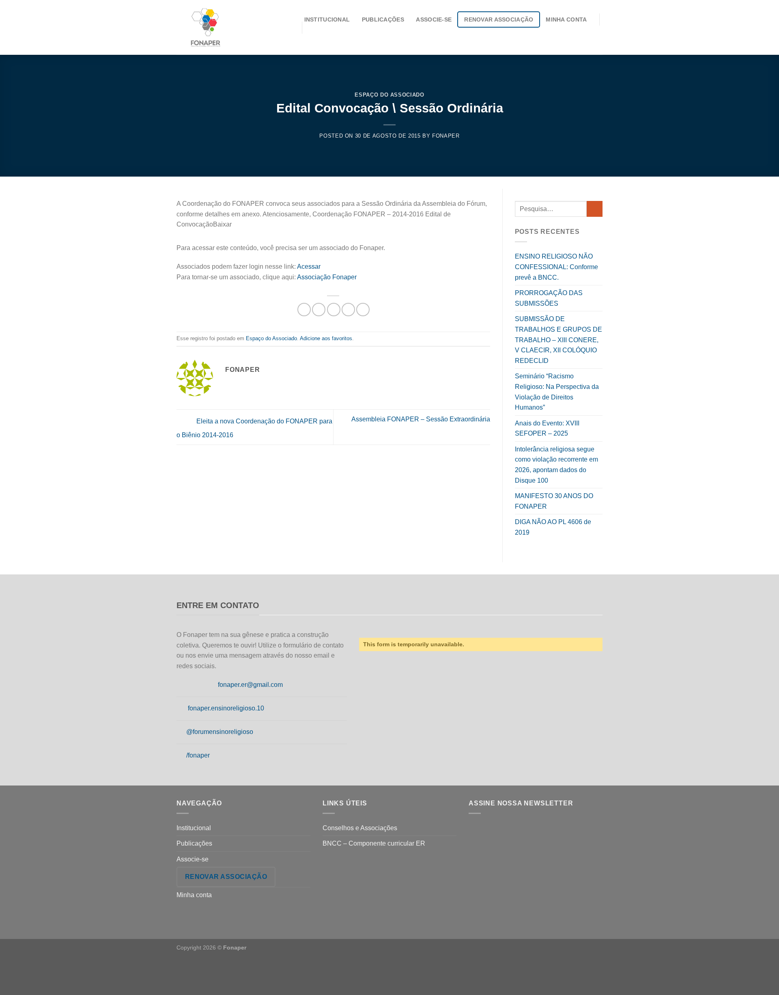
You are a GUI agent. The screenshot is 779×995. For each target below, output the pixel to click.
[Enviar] (595, 209)
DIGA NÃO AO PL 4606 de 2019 (553, 527)
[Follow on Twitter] (201, 685)
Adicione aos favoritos (326, 338)
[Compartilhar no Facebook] (304, 309)
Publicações (383, 19)
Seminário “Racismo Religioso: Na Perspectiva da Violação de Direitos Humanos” (557, 392)
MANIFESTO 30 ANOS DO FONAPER (554, 501)
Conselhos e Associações (360, 827)
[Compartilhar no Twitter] (318, 309)
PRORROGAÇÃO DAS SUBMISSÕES (549, 298)
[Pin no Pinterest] (348, 309)
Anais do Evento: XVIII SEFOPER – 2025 (547, 428)
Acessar (309, 266)
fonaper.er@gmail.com (250, 684)
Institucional (327, 19)
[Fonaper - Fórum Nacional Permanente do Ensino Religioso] (233, 27)
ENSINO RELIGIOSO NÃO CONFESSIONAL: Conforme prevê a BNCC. (556, 267)
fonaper (446, 136)
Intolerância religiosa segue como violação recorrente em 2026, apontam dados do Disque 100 (556, 465)
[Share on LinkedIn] (363, 309)
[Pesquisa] (599, 35)
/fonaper (198, 755)
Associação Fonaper (327, 277)
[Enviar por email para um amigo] (333, 309)
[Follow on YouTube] (181, 755)
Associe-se (434, 19)
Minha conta (566, 19)
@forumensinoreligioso (219, 731)
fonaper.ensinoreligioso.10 (226, 708)
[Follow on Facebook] (181, 685)
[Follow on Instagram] (191, 685)
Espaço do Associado (389, 95)
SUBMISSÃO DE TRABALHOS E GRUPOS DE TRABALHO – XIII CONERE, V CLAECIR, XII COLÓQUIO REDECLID (558, 339)
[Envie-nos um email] (211, 685)
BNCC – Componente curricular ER (374, 843)
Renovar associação (498, 19)
